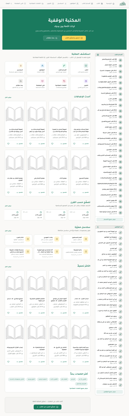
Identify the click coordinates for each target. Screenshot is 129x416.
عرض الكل (8, 97)
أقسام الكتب (86, 3)
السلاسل (60, 3)
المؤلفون (73, 3)
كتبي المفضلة (19, 3)
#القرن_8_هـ (54, 379)
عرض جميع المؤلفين (110, 392)
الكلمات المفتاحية (35, 3)
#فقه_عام (64, 379)
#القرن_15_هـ (82, 379)
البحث (8, 3)
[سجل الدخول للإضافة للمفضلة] (74, 143)
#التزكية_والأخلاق (81, 384)
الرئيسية (109, 3)
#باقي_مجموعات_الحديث (17, 379)
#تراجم (73, 379)
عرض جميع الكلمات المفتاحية (79, 388)
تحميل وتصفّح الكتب (72, 38)
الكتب (98, 3)
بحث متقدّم (51, 38)
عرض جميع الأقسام (110, 219)
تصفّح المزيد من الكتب (47, 407)
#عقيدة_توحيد (43, 379)
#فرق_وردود (31, 379)
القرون (49, 3)
